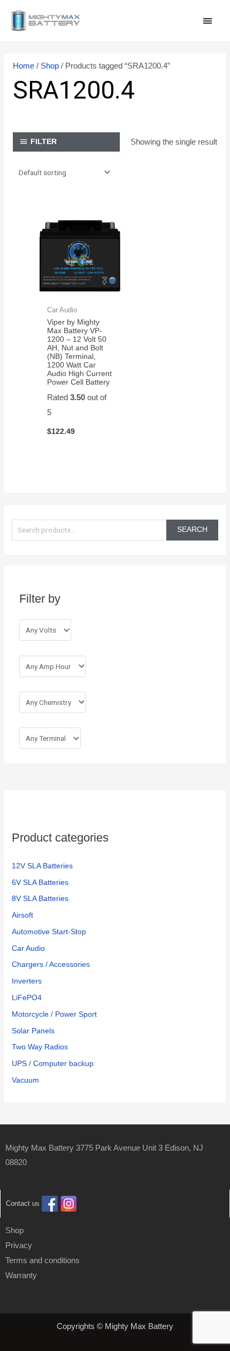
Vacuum (25, 1080)
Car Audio (28, 948)
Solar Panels (33, 1031)
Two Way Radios (40, 1047)
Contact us (23, 1204)
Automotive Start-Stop (49, 932)
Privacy (18, 1245)
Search (192, 530)
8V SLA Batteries (40, 899)
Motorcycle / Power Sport (54, 1014)
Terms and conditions (42, 1260)
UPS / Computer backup (53, 1064)
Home (23, 65)
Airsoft (22, 915)
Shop (50, 65)
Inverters (27, 981)
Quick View (79, 289)
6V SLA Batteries (40, 883)
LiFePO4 (27, 998)
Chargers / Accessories (51, 964)
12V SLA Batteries (42, 866)
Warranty (21, 1275)
